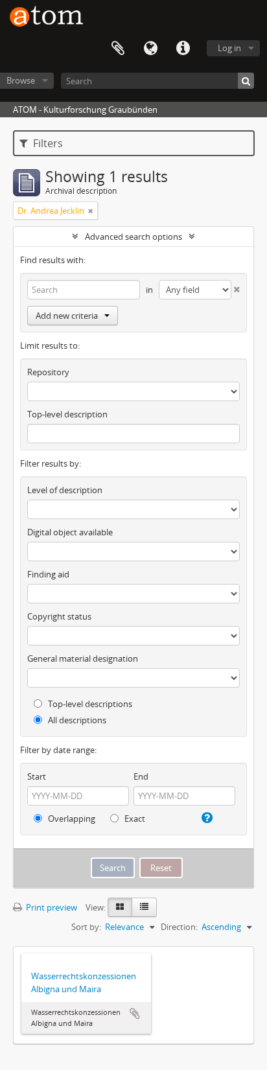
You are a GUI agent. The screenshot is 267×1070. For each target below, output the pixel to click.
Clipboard (118, 48)
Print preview (50, 907)
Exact (133, 818)
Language (150, 48)
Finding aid (48, 574)
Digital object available (70, 532)
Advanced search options (133, 236)
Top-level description (67, 414)
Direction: (179, 927)
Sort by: (86, 927)
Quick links (183, 48)
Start (36, 776)
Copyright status (59, 616)
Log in (229, 48)
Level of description (64, 490)
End (141, 776)
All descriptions (76, 720)
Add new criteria (67, 315)
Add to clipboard (134, 1013)
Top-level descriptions (89, 704)
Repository (48, 372)
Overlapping (70, 818)
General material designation (82, 658)
